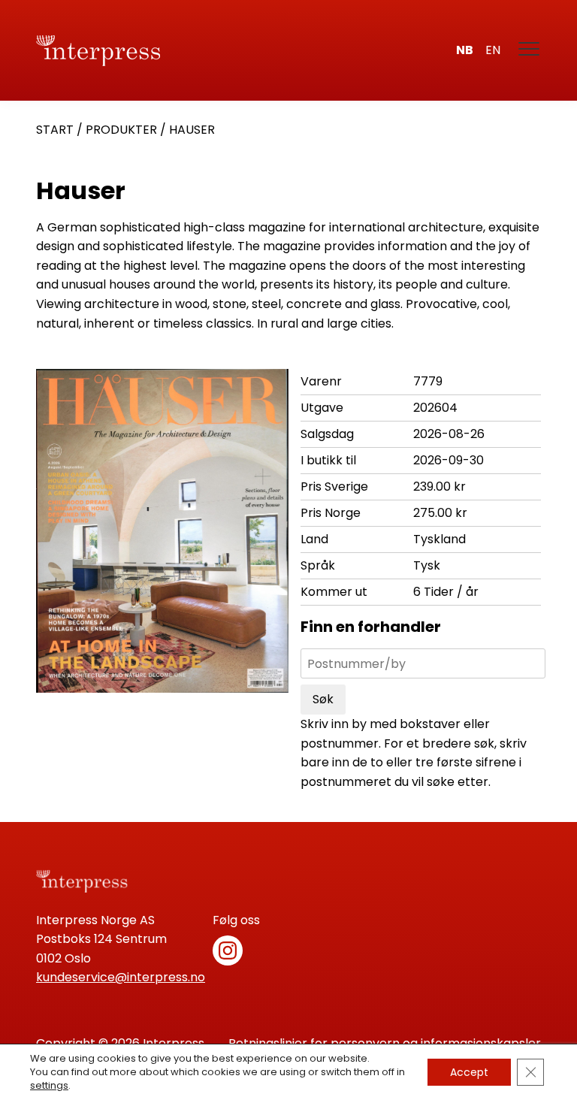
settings (49, 1085)
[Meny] (529, 50)
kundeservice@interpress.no (120, 977)
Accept (469, 1072)
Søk (323, 699)
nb (464, 50)
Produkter (121, 129)
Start (55, 129)
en (492, 50)
